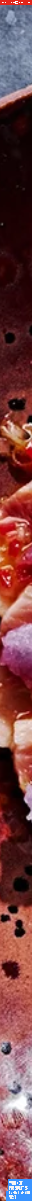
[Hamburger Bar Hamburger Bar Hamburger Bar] (29, 2)
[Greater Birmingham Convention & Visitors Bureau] (17, 2)
